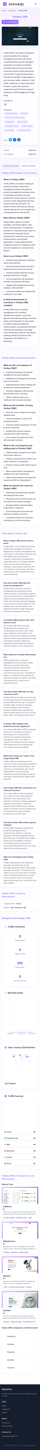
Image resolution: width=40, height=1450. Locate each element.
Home (4, 11)
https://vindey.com (16, 908)
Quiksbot (6, 1276)
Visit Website (11, 22)
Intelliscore (7, 1206)
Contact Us (6, 1423)
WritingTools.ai (9, 1241)
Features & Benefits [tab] (28, 166)
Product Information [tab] (11, 166)
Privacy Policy (7, 1426)
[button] (11, 113)
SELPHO (6, 1311)
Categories (12, 11)
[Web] (5, 104)
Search (4, 1412)
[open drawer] (35, 4)
